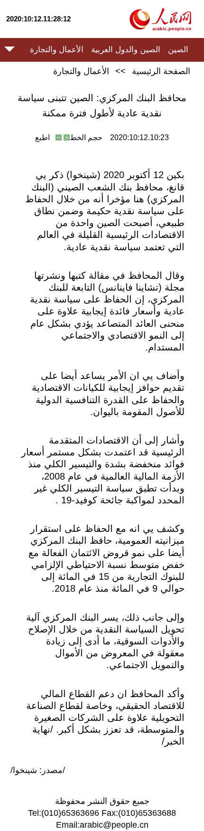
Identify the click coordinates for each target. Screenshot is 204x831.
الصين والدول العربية (125, 49)
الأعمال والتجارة (56, 49)
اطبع (42, 137)
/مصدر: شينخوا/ (37, 770)
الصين (178, 49)
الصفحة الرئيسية (161, 71)
